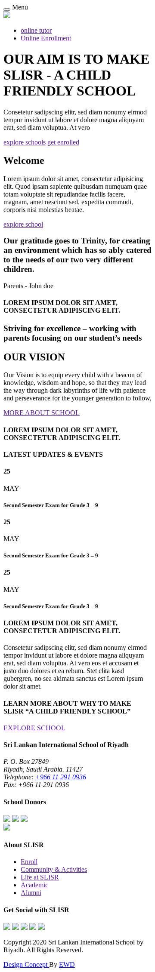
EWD (67, 964)
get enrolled (63, 142)
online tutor (36, 30)
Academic (34, 885)
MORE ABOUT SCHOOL (41, 412)
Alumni (31, 892)
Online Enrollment (46, 38)
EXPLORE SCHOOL (34, 728)
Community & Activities (54, 869)
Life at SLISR (40, 877)
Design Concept (26, 964)
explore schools (24, 142)
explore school (23, 224)
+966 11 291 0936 (60, 777)
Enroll (29, 861)
